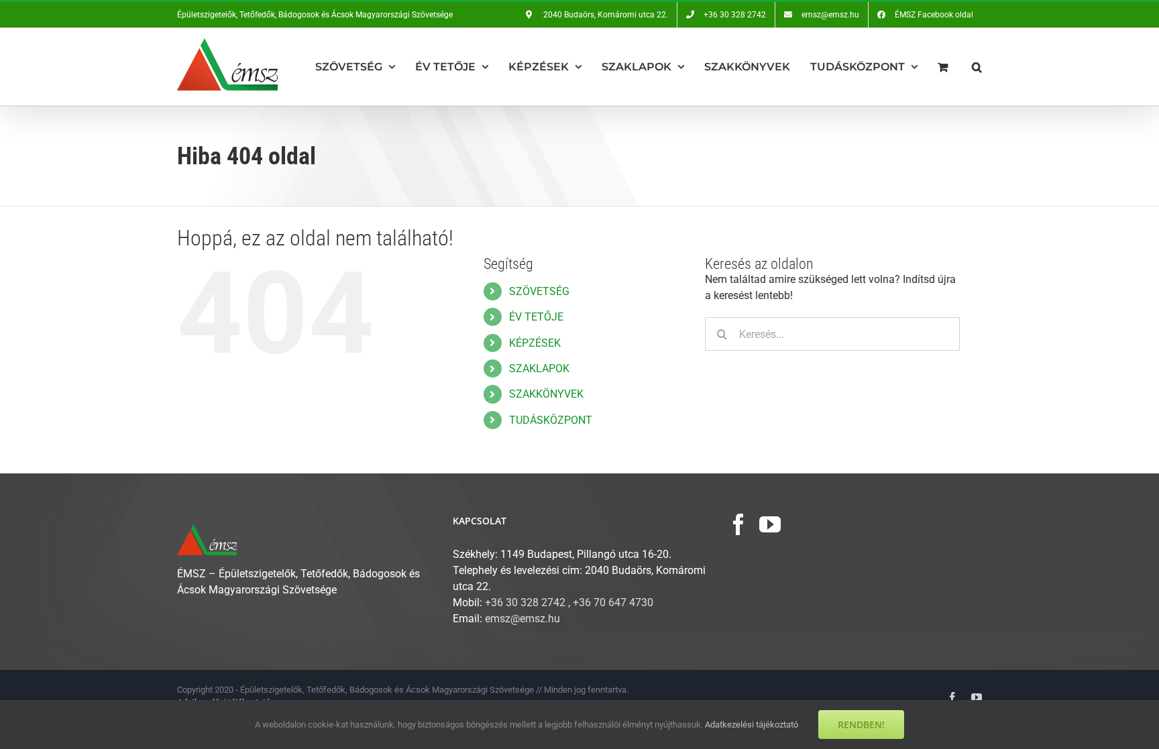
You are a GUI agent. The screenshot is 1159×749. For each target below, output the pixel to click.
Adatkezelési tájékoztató (751, 724)
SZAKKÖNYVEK (546, 394)
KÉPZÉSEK (535, 343)
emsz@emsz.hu (522, 618)
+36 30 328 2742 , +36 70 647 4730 (569, 602)
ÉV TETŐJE (536, 316)
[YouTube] (770, 524)
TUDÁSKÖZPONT (550, 420)
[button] (977, 66)
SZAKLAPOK (539, 368)
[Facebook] (738, 524)
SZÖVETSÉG (539, 291)
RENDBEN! (861, 724)
